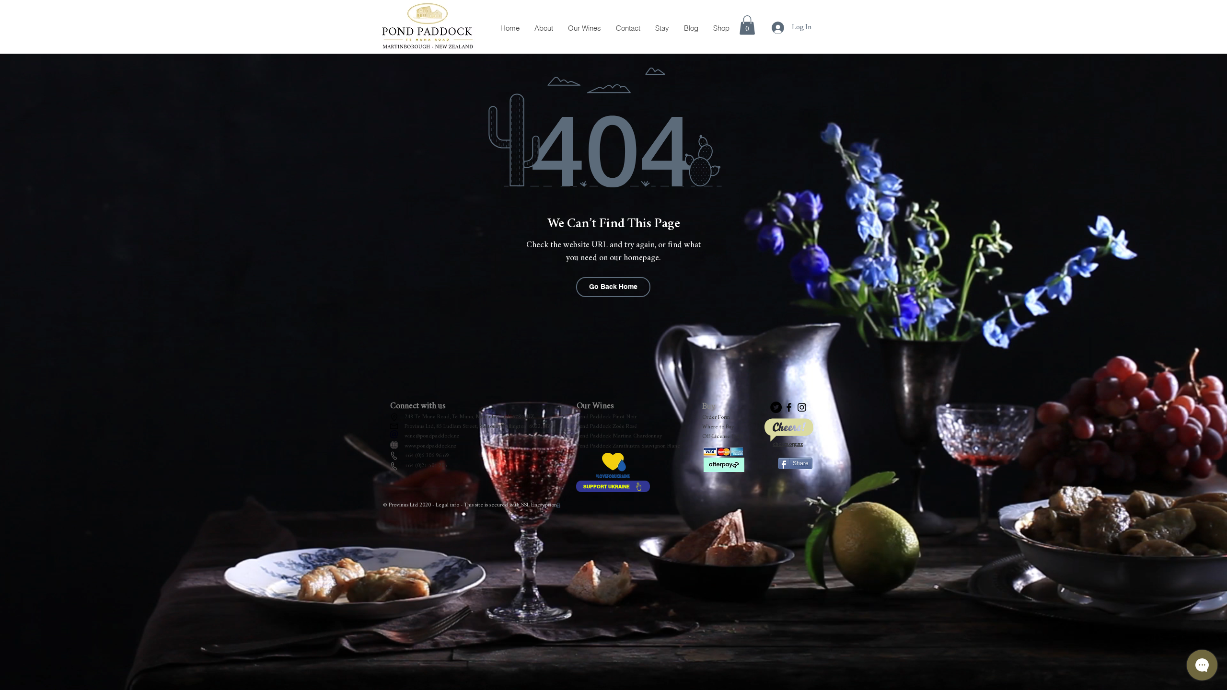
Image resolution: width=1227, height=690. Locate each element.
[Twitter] (776, 407)
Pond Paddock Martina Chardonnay (619, 436)
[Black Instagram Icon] (802, 407)
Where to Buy (718, 427)
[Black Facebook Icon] (789, 407)
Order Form (716, 417)
